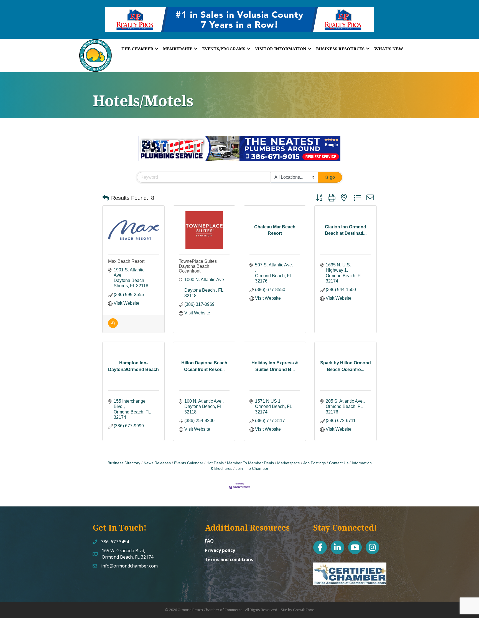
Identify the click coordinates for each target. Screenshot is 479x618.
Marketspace (288, 463)
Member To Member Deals (250, 463)
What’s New (388, 48)
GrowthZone (303, 609)
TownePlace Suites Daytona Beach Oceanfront (198, 266)
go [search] (332, 177)
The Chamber (137, 48)
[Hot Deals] (113, 326)
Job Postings (314, 463)
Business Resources (340, 48)
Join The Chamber (252, 468)
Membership (177, 48)
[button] (105, 198)
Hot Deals (215, 463)
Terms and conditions (229, 559)
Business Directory (124, 463)
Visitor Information (280, 48)
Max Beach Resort (126, 261)
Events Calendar (188, 463)
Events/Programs (223, 48)
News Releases (157, 463)
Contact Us (338, 463)
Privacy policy (220, 550)
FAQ (209, 541)
